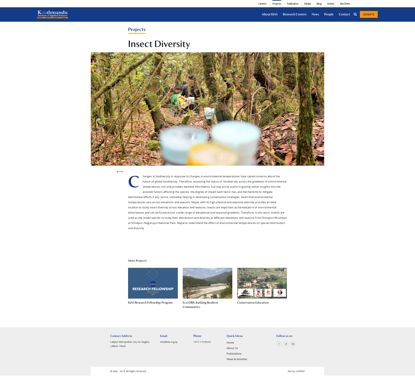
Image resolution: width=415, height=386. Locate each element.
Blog (319, 3)
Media (307, 3)
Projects (276, 3)
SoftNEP (300, 371)
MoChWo (345, 3)
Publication (292, 3)
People (329, 14)
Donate (368, 14)
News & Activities (237, 359)
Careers (262, 3)
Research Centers (295, 14)
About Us (232, 348)
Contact (344, 14)
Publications (234, 353)
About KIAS (270, 14)
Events (330, 3)
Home (230, 342)
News (315, 14)
